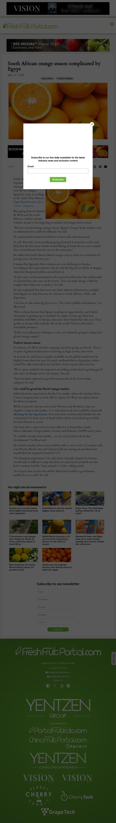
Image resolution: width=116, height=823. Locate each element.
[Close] (92, 124)
